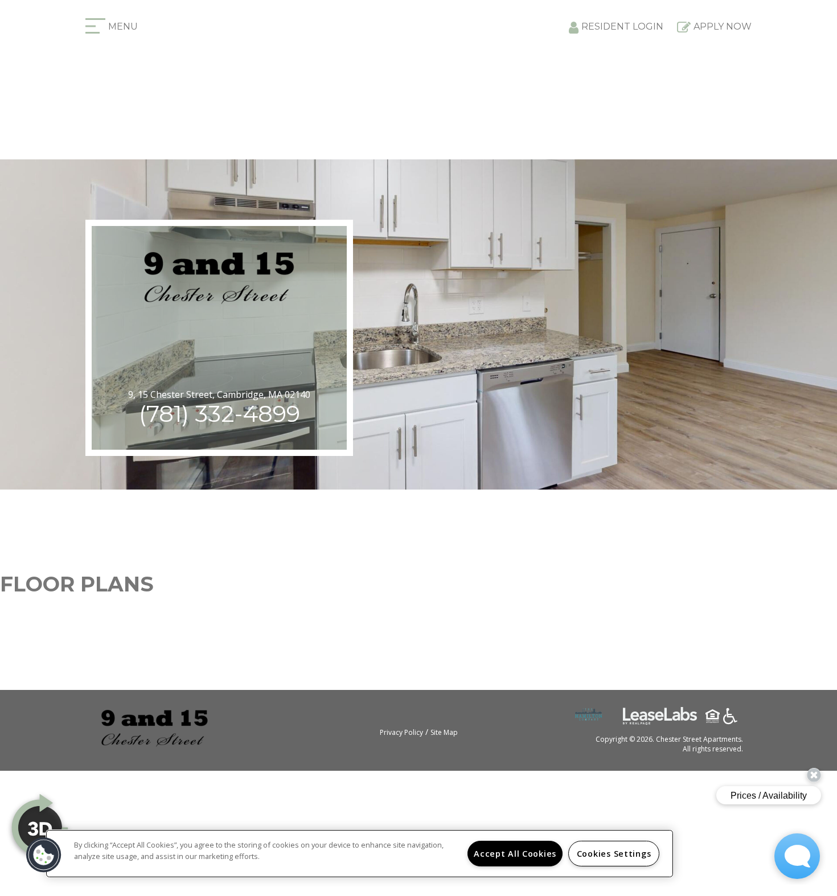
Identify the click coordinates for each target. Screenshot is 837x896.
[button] (44, 855)
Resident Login (622, 26)
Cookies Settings (614, 853)
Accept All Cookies (515, 853)
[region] (360, 853)
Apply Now (723, 26)
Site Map (444, 732)
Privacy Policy (401, 732)
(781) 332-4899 (219, 414)
